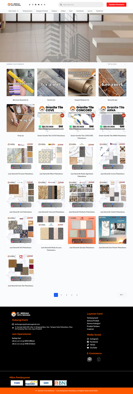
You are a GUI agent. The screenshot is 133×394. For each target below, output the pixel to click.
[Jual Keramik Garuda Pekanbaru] (82, 230)
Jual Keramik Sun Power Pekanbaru (112, 248)
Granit (51, 100)
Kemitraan (80, 11)
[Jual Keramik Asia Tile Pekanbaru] (20, 268)
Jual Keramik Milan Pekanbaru (51, 174)
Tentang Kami (27, 11)
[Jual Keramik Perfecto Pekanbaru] (82, 194)
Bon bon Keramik (20, 100)
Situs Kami (12, 11)
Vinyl (20, 136)
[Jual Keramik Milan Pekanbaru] (51, 156)
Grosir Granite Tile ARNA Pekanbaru (112, 136)
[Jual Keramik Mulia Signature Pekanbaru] (82, 156)
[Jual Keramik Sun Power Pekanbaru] (112, 230)
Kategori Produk (42, 11)
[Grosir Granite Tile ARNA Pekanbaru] (112, 118)
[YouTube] (39, 4)
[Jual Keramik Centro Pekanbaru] (112, 194)
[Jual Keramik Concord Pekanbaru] (51, 194)
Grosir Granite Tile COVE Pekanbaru (51, 136)
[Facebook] (36, 4)
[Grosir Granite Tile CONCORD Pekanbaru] (82, 118)
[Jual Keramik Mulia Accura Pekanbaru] (51, 230)
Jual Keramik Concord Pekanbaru (51, 212)
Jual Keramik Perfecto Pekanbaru (82, 212)
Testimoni (99, 11)
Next (121, 295)
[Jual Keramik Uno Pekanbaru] (20, 194)
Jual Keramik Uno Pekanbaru (20, 212)
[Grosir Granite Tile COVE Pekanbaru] (51, 118)
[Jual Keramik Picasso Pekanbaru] (20, 156)
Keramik (112, 100)
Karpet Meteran (82, 100)
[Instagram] (33, 4)
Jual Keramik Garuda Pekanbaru (81, 248)
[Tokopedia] (42, 4)
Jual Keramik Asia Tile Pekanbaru (20, 286)
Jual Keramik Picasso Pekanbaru (20, 174)
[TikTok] (30, 4)
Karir (71, 11)
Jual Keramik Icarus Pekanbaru (112, 174)
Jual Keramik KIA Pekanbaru (20, 248)
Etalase (54, 11)
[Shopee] (45, 4)
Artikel (63, 11)
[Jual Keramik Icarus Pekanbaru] (112, 156)
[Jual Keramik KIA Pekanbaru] (20, 230)
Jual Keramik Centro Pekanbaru (112, 212)
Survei (90, 11)
